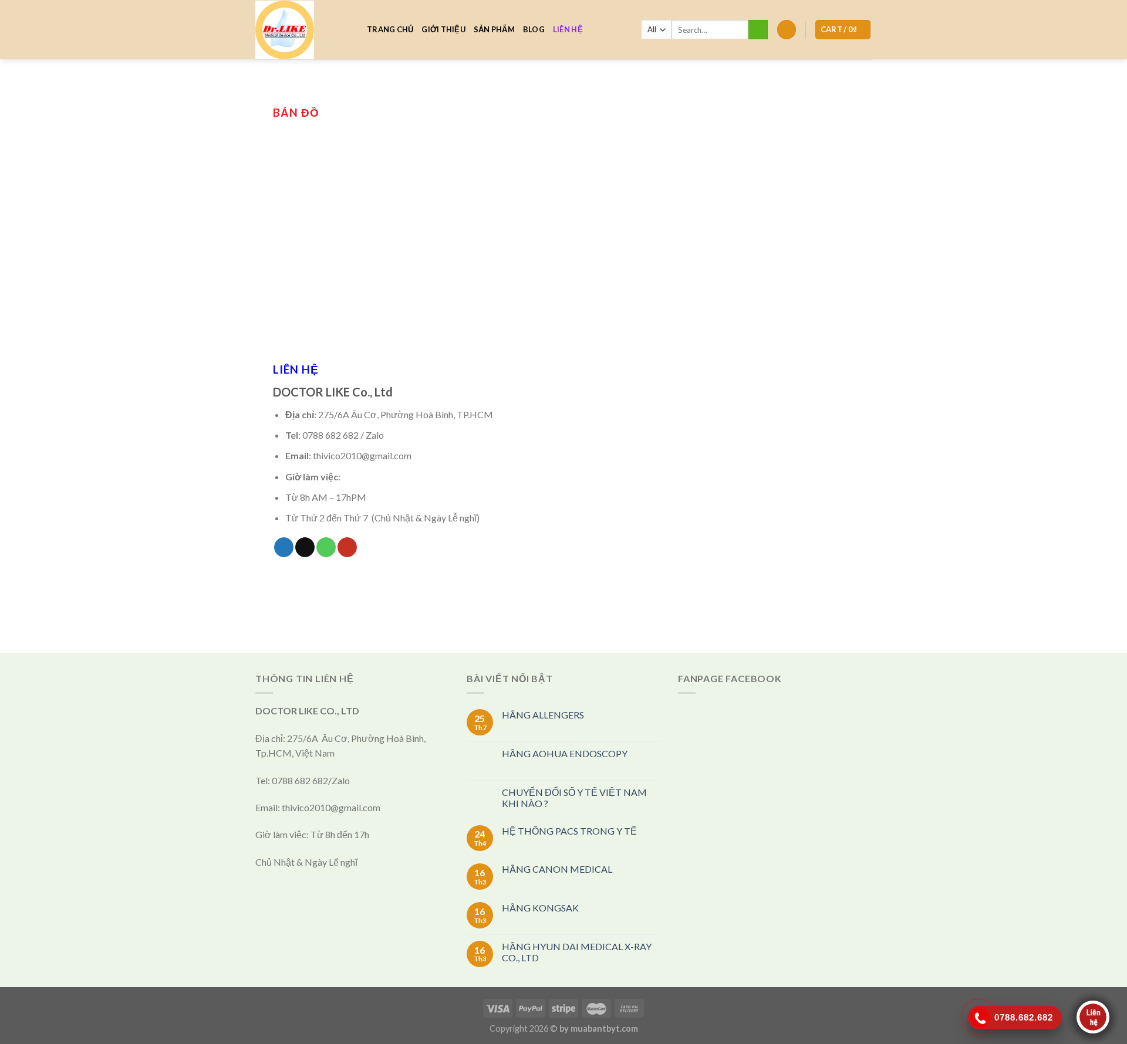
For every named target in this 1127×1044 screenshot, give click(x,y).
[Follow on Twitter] (283, 547)
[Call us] (326, 547)
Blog (534, 29)
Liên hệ (568, 29)
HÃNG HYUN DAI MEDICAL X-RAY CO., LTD (577, 952)
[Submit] (758, 30)
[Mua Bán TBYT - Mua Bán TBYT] (302, 30)
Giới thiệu (443, 29)
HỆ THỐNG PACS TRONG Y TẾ (569, 830)
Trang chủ (390, 29)
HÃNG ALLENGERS (543, 714)
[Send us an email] (305, 547)
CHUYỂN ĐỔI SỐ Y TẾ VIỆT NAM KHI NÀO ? (574, 798)
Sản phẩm (494, 29)
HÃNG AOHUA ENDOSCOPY (564, 753)
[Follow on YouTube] (347, 547)
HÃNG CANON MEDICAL (557, 868)
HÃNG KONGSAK (540, 907)
